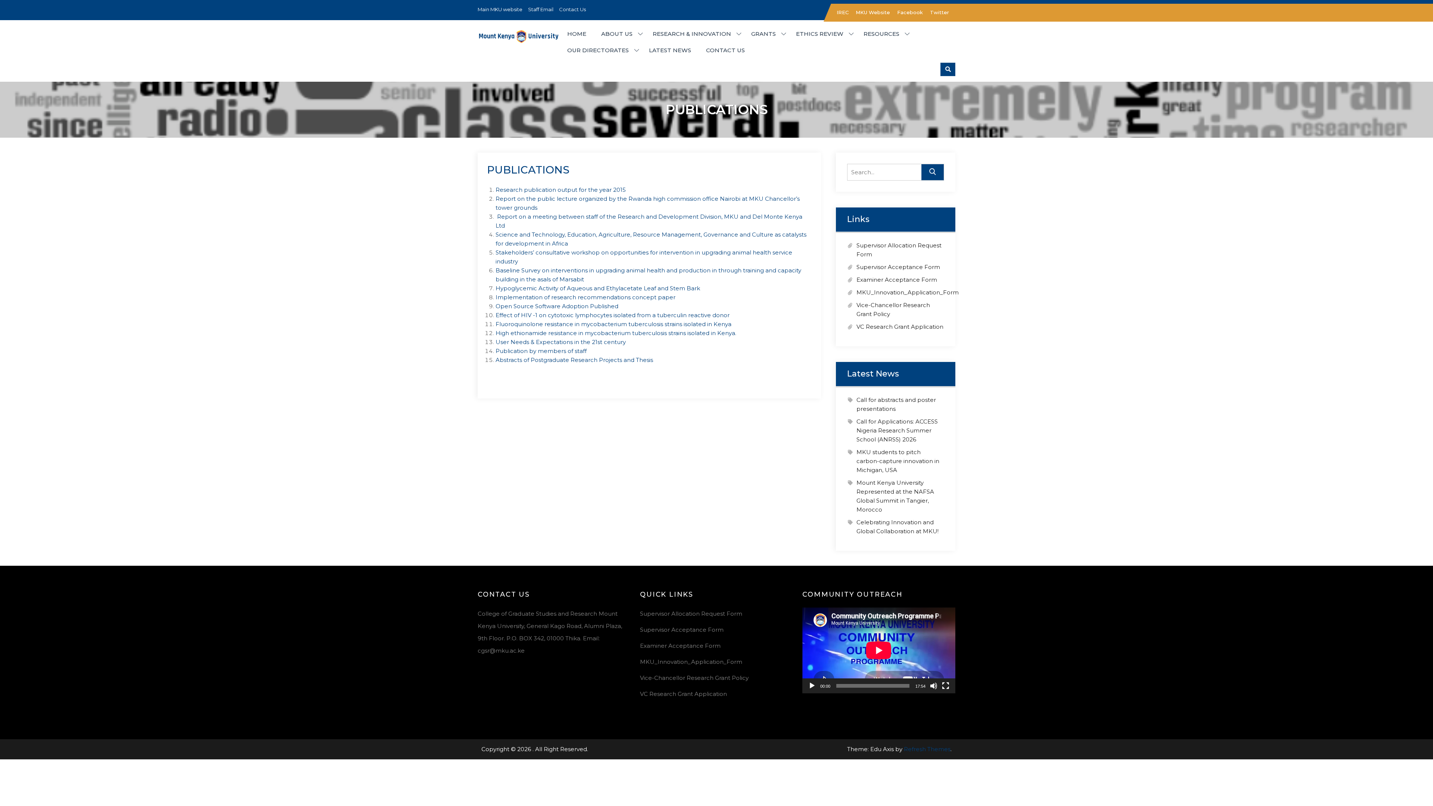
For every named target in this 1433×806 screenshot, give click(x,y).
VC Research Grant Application (899, 326)
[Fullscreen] (945, 686)
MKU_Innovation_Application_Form (907, 292)
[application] (878, 650)
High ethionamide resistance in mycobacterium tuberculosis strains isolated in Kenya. (616, 333)
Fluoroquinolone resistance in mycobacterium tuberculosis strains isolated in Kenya (613, 324)
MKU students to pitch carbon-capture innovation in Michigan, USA (897, 461)
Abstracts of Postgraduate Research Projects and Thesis (574, 359)
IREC (843, 12)
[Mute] (933, 686)
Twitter (939, 12)
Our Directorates (598, 50)
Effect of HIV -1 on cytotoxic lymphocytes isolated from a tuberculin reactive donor (613, 315)
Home (576, 33)
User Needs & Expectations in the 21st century (561, 342)
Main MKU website (500, 9)
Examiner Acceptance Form (896, 279)
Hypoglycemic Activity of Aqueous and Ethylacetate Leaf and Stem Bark (598, 288)
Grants (763, 33)
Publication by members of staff (541, 350)
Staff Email (540, 9)
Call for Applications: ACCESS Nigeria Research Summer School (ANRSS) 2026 (897, 430)
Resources (881, 33)
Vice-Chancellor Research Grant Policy (694, 677)
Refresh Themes (927, 749)
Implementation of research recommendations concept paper (585, 297)
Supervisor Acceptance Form (898, 267)
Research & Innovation (692, 33)
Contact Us (572, 9)
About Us (617, 33)
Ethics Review (819, 33)
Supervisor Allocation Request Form (691, 613)
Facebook (910, 12)
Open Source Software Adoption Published (557, 306)
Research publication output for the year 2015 (561, 189)
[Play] (812, 686)
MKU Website (873, 12)
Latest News (670, 50)
